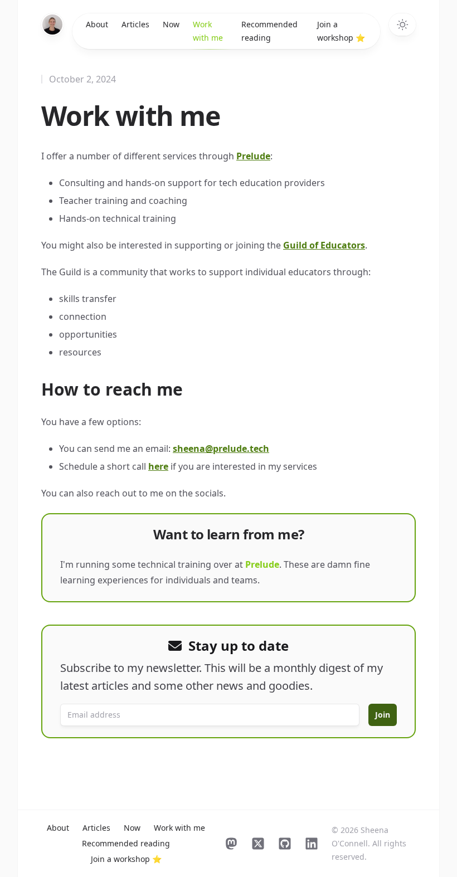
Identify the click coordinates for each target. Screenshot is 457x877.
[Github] (285, 843)
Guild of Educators (324, 245)
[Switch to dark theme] (402, 24)
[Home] (52, 24)
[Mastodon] (231, 843)
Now (171, 24)
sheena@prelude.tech (221, 448)
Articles (135, 24)
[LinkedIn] (311, 843)
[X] (258, 843)
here (158, 466)
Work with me (208, 31)
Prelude (253, 156)
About (97, 24)
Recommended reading (269, 31)
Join (382, 714)
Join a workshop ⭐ (341, 31)
